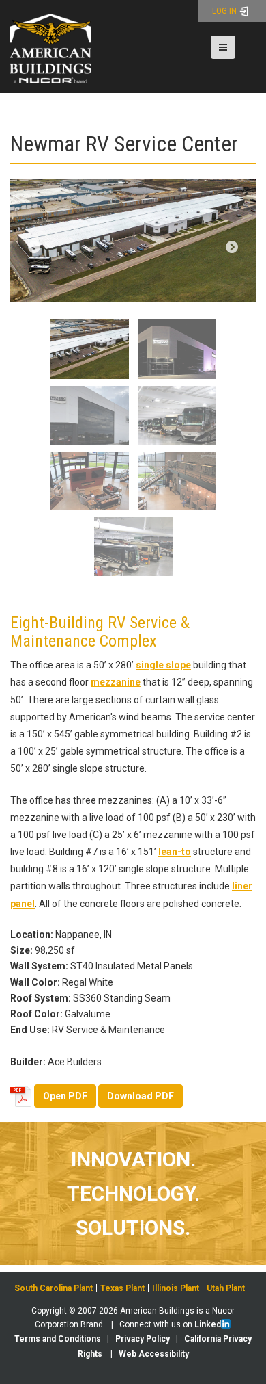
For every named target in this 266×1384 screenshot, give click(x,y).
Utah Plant (226, 1288)
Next (232, 247)
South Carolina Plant (53, 1288)
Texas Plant (122, 1288)
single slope (163, 665)
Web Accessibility (154, 1354)
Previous (34, 247)
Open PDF (65, 1096)
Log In (225, 10)
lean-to (174, 851)
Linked (207, 1324)
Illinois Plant (175, 1288)
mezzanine (116, 682)
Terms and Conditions (57, 1339)
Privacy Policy (142, 1339)
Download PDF (140, 1096)
